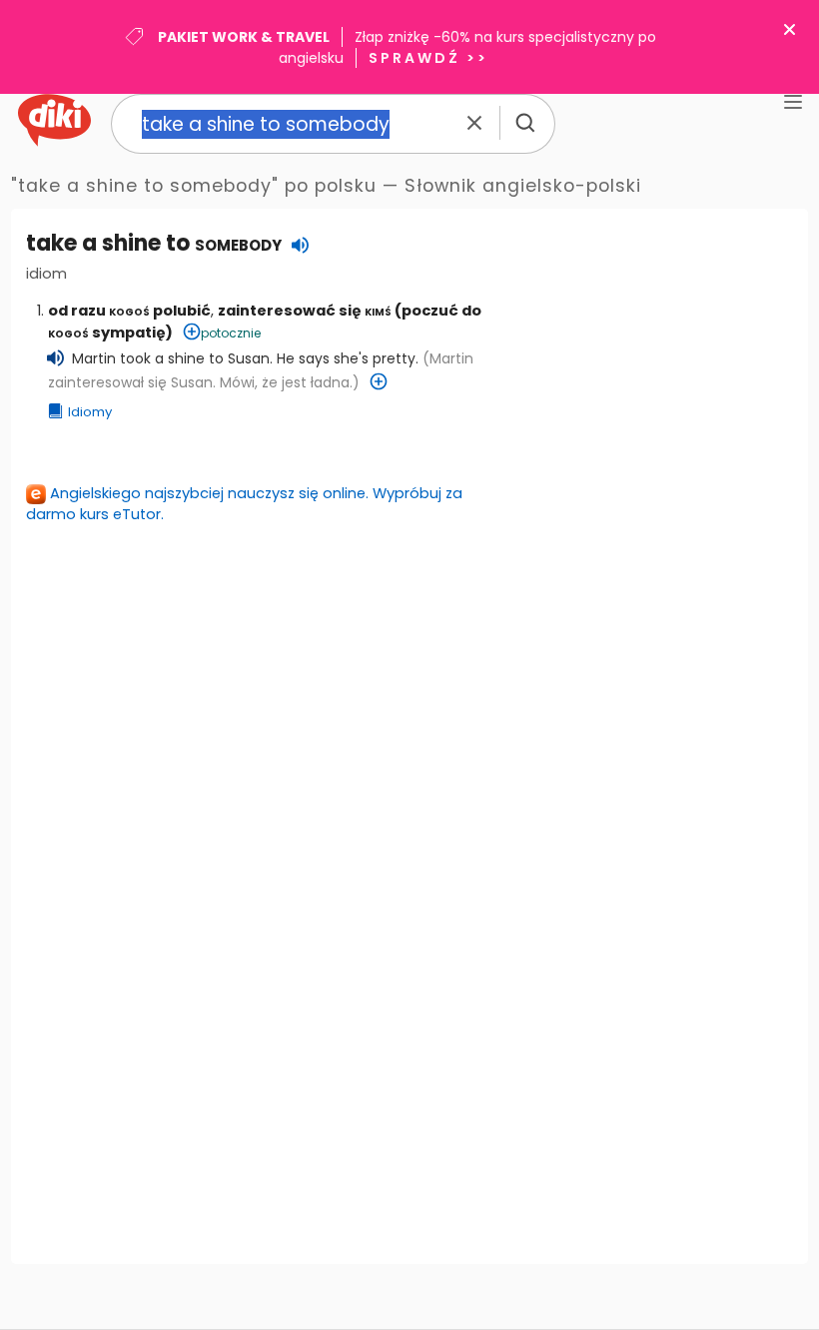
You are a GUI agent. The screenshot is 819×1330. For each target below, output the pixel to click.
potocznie (231, 333)
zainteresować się (305, 311)
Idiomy (90, 411)
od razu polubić (129, 311)
